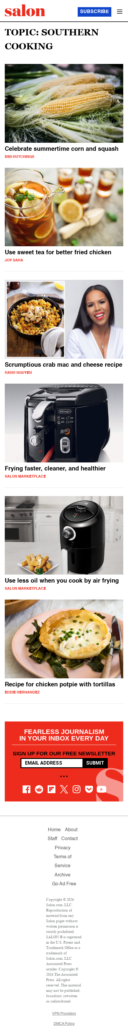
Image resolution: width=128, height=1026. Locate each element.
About (71, 830)
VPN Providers (64, 1014)
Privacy (63, 848)
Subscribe (94, 12)
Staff (52, 839)
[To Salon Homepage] (25, 10)
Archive (62, 875)
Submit (95, 763)
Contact (69, 839)
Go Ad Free (64, 884)
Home (54, 830)
